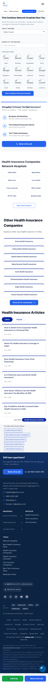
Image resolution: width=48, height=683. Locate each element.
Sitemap (18, 624)
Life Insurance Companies (8, 563)
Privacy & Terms (29, 624)
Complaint (23, 634)
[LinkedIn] (27, 597)
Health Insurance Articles (34, 420)
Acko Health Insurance (24, 241)
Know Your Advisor (11, 634)
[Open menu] (42, 4)
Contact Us (8, 624)
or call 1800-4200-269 (34, 472)
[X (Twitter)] (10, 597)
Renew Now (33, 634)
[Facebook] (5, 597)
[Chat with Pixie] (42, 668)
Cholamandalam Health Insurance (24, 279)
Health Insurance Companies (9, 551)
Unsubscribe (23, 629)
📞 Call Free (13, 679)
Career (24, 620)
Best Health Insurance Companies (17, 435)
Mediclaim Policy (9, 574)
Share (42, 11)
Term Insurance (31, 519)
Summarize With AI (29, 11)
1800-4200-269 (12, 496)
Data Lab (40, 624)
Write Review (11, 629)
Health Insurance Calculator (9, 557)
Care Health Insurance (24, 272)
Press (9, 620)
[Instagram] (16, 597)
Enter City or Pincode (11, 42)
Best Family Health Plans (14, 444)
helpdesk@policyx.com (15, 492)
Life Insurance (31, 522)
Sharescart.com (35, 629)
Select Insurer (8, 28)
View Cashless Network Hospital (17, 93)
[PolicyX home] (5, 4)
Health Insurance (32, 515)
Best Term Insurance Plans (11, 569)
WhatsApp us (11, 500)
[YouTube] (21, 597)
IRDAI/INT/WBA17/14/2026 (11, 648)
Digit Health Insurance (24, 287)
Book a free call (25, 144)
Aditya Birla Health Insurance (24, 249)
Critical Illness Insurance (14, 449)
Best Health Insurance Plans (15, 439)
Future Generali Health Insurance (24, 295)
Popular (19, 319)
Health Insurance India (13, 430)
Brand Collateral (35, 620)
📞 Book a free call (13, 472)
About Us (16, 620)
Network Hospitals (10, 541)
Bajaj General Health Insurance (24, 264)
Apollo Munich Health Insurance (24, 257)
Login (42, 634)
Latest (7, 319)
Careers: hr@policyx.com (16, 504)
